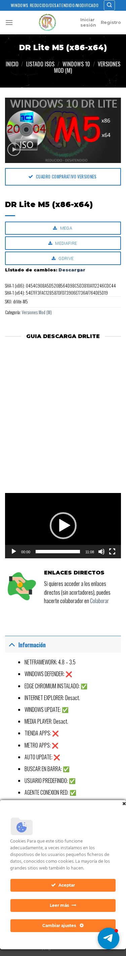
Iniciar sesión (88, 22)
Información (32, 644)
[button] (63, 525)
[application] (63, 525)
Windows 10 (76, 64)
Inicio (12, 64)
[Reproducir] (13, 551)
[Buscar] (109, 5)
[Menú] (9, 22)
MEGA (65, 228)
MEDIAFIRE (65, 243)
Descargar (71, 269)
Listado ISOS (40, 64)
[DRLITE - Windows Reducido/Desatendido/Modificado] (47, 22)
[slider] (58, 551)
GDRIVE (65, 258)
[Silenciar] (101, 551)
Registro (111, 22)
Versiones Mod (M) (37, 312)
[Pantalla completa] (112, 551)
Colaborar (99, 601)
